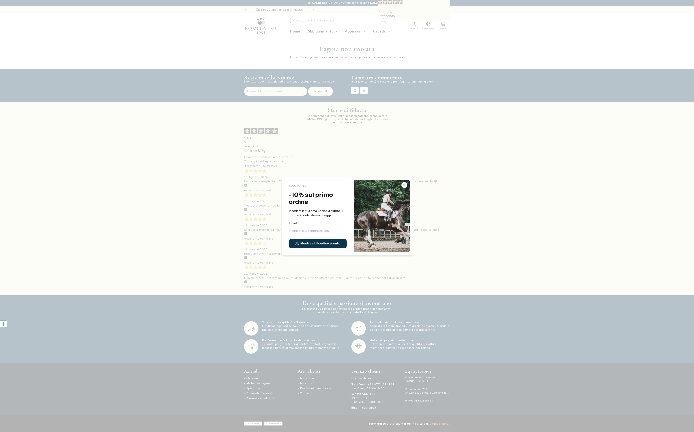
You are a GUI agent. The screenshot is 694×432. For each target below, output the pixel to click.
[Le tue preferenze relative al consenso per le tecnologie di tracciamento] (3, 324)
